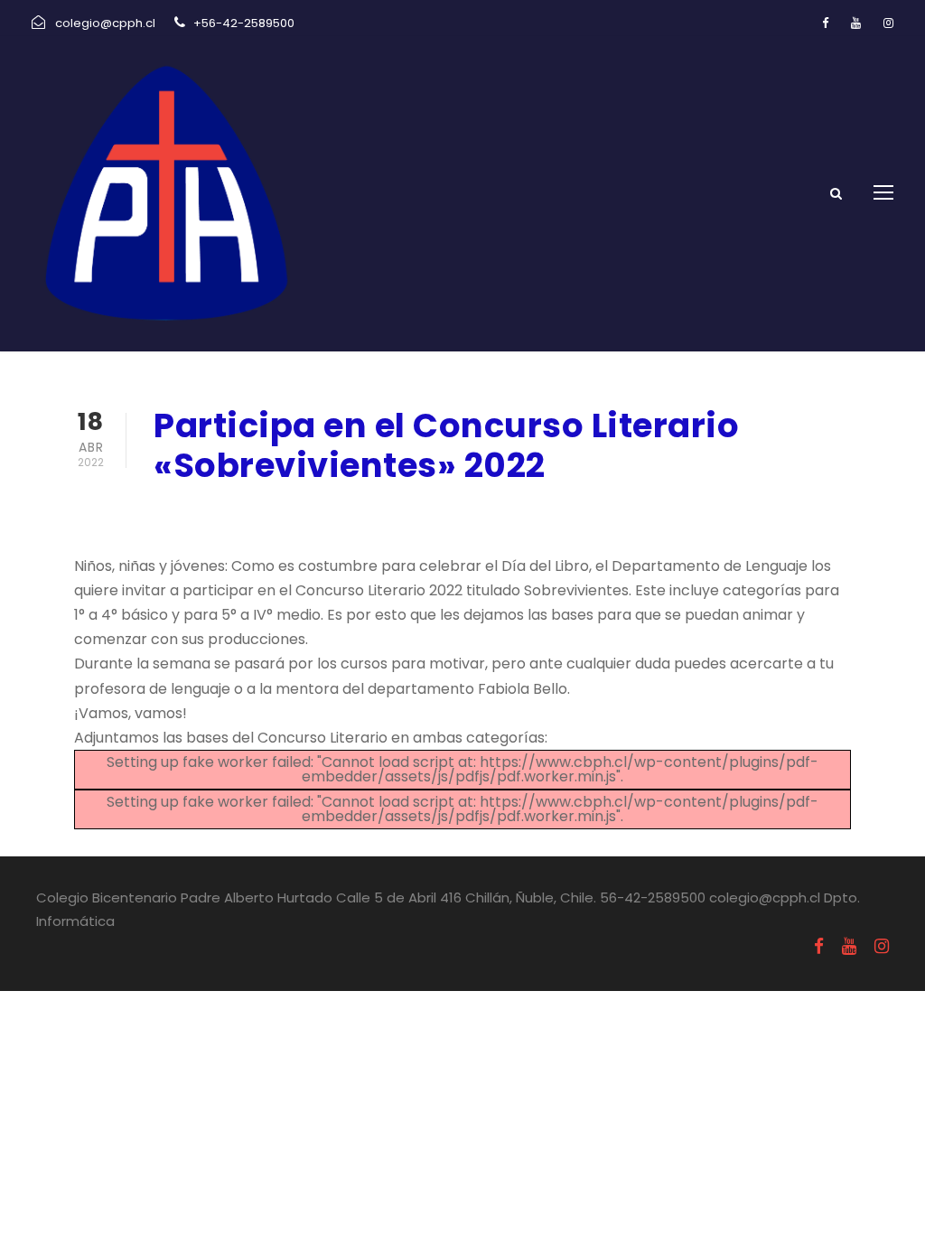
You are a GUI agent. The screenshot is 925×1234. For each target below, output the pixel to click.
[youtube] (856, 23)
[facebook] (825, 23)
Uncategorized (335, 512)
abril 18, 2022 (201, 512)
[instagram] (888, 23)
